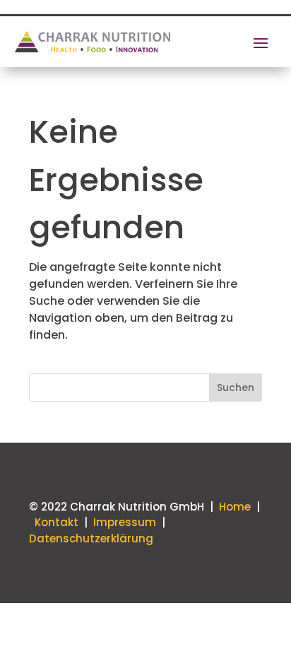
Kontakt (58, 522)
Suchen (235, 387)
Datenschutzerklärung (91, 538)
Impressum (124, 522)
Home (235, 506)
